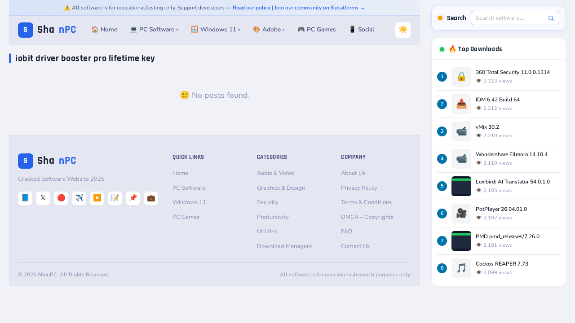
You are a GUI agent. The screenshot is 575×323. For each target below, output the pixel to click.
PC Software (189, 188)
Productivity (273, 217)
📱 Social (361, 29)
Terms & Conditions (366, 202)
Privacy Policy (359, 188)
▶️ (97, 197)
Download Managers (284, 246)
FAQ (346, 231)
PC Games (185, 217)
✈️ (79, 197)
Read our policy (251, 7)
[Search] (551, 18)
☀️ (403, 29)
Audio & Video (275, 173)
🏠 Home (104, 29)
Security (268, 202)
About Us (353, 173)
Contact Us (355, 246)
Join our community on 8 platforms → (319, 7)
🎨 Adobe (269, 29)
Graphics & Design (281, 188)
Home (180, 173)
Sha (49, 29)
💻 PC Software (154, 29)
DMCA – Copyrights (367, 217)
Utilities (267, 231)
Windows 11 (189, 202)
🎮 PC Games (316, 29)
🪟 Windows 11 (215, 29)
